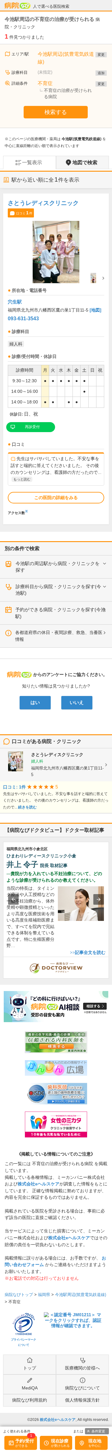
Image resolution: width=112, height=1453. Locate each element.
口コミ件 (24, 212)
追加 (101, 73)
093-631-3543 (23, 318)
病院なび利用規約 (29, 1400)
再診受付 (32, 427)
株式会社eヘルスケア (38, 1183)
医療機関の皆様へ (82, 1367)
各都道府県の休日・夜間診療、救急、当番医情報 (58, 636)
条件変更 (98, 1431)
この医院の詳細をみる (56, 497)
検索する (55, 112)
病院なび (17, 5)
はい (35, 702)
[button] (13, 899)
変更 (101, 54)
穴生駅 (15, 301)
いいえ (77, 702)
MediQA (30, 1387)
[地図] (95, 309)
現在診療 (59, 1440)
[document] (56, 355)
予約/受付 (24, 1440)
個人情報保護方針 (82, 1400)
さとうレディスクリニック (43, 203)
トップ (29, 1367)
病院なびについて (82, 1387)
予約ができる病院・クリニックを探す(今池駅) (60, 613)
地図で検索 (84, 162)
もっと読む (21, 479)
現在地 (94, 1440)
